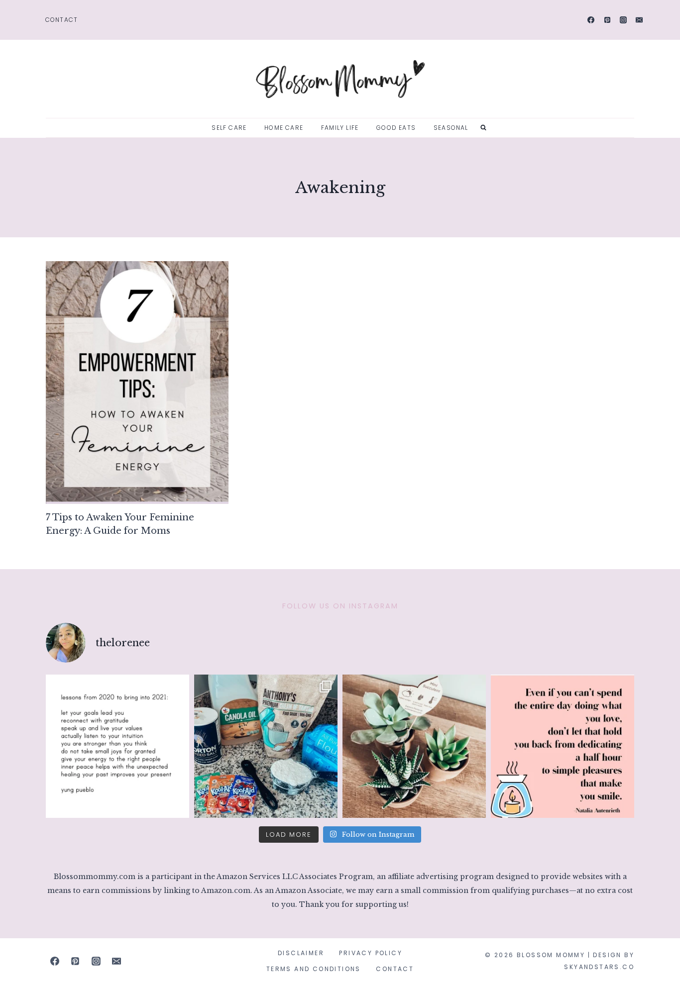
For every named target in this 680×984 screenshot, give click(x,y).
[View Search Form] (483, 128)
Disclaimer (301, 953)
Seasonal (451, 127)
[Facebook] (591, 20)
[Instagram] (623, 20)
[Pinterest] (607, 20)
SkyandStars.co (599, 967)
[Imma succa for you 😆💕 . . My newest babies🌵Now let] (414, 746)
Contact (61, 19)
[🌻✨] (117, 746)
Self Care (229, 127)
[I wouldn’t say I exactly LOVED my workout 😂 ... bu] (562, 746)
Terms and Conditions (313, 969)
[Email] (639, 20)
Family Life (339, 127)
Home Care (283, 127)
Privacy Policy (370, 953)
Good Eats (396, 127)
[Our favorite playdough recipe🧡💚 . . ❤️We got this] (266, 746)
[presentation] (137, 382)
